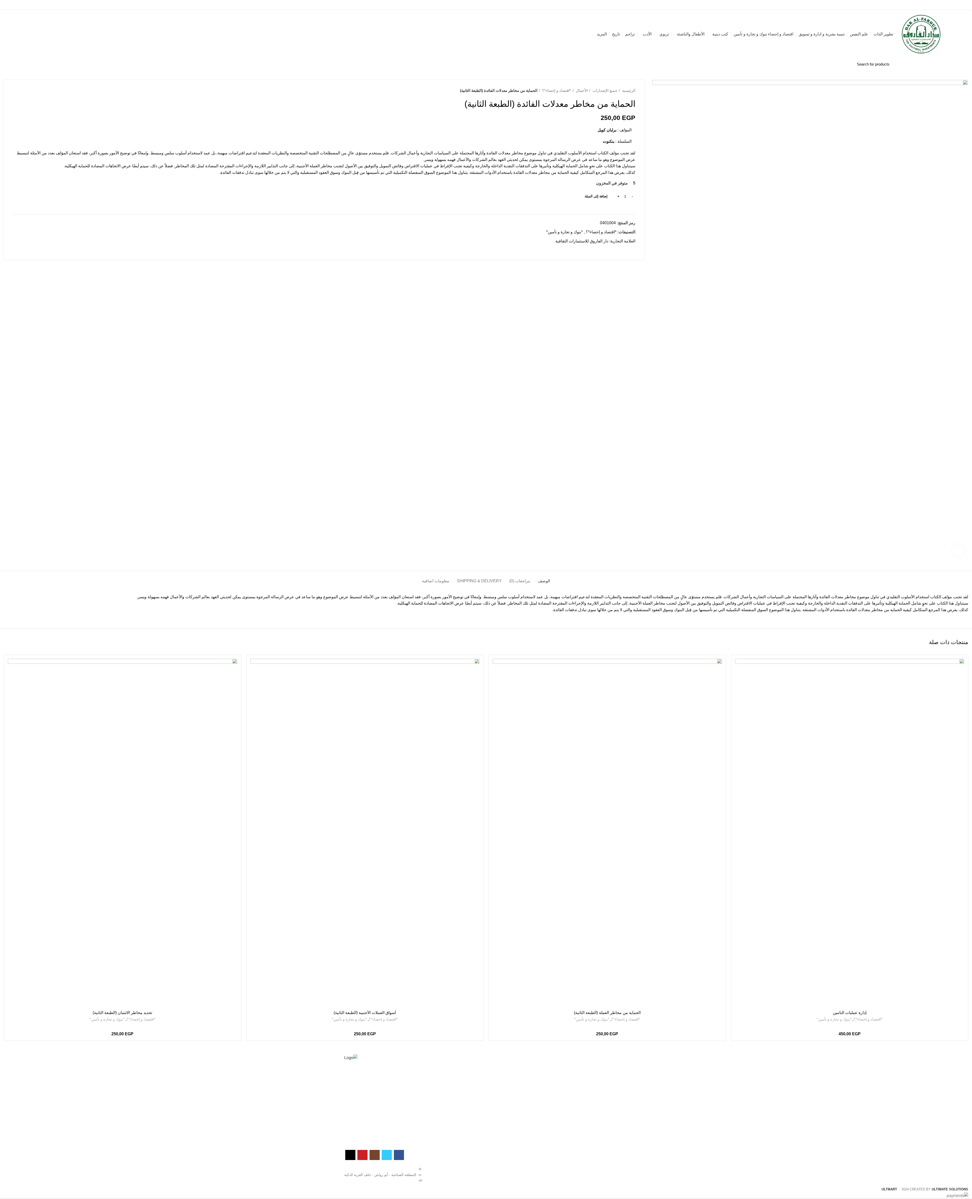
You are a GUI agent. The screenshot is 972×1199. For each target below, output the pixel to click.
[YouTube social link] (82, 5)
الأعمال (581, 90)
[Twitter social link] (94, 5)
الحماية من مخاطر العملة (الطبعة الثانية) (607, 1012)
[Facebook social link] (100, 5)
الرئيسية (628, 90)
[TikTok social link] (76, 5)
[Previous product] (25, 90)
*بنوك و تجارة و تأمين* (564, 232)
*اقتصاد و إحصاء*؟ (556, 90)
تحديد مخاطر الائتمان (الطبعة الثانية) (122, 1012)
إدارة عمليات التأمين (849, 1012)
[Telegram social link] (602, 250)
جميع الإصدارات (604, 90)
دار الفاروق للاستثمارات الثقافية (581, 241)
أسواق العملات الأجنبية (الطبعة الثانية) (365, 1012)
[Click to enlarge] (958, 550)
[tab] (544, 578)
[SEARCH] (85, 64)
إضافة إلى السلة (596, 196)
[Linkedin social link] (614, 250)
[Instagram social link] (88, 5)
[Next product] (15, 90)
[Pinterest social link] (619, 250)
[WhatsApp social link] (608, 250)
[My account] (64, 5)
